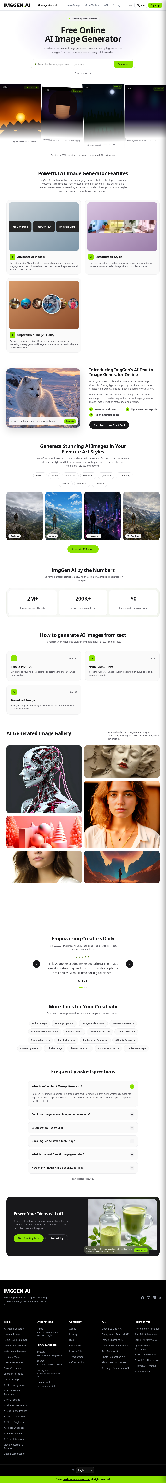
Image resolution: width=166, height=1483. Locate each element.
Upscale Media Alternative (143, 1347)
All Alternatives (143, 1371)
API (106, 5)
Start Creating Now (28, 1238)
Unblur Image (39, 1023)
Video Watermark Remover (13, 1446)
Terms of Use (76, 1356)
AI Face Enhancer (13, 1433)
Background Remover (93, 1023)
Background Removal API (115, 1334)
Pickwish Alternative (145, 1365)
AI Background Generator (12, 1392)
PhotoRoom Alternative (147, 1328)
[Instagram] (148, 1298)
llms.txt (49, 1353)
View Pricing (57, 1238)
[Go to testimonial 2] (84, 987)
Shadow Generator (80, 1048)
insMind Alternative (145, 1354)
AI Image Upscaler (64, 1023)
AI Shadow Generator (15, 1405)
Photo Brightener (29, 1048)
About (72, 1328)
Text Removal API (111, 1351)
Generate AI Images (83, 549)
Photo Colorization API (114, 1362)
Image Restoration (100, 1031)
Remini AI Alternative (146, 1339)
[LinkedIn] (154, 1298)
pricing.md (48, 1373)
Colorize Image (54, 1048)
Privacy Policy (76, 1351)
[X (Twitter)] (160, 1298)
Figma (48, 1332)
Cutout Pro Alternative (147, 1360)
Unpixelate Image (136, 1048)
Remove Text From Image (44, 1031)
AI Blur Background (14, 1385)
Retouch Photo (74, 1031)
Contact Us (75, 1345)
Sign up (155, 5)
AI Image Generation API (115, 1368)
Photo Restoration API (113, 1356)
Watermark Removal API (115, 1345)
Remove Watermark (123, 1023)
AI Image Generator (48, 5)
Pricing (116, 5)
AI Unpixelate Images (15, 1410)
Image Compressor (14, 1453)
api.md (49, 1362)
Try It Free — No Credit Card (109, 424)
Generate (124, 64)
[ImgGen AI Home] (17, 5)
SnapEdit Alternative (146, 1334)
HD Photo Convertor (108, 1048)
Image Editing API (112, 1328)
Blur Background (66, 1040)
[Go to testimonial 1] (81, 987)
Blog (71, 1339)
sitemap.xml (46, 1384)
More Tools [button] (91, 5)
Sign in (141, 5)
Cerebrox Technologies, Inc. (76, 1479)
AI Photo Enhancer (125, 1040)
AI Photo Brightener (14, 1422)
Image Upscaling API (113, 1339)
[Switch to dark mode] (130, 5)
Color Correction (126, 1031)
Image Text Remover (15, 1345)
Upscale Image (72, 5)
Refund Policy (76, 1362)
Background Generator (95, 1040)
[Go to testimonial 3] (86, 987)
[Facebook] (143, 1298)
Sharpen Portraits (40, 1040)
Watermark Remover (15, 1351)
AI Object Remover (14, 1439)
